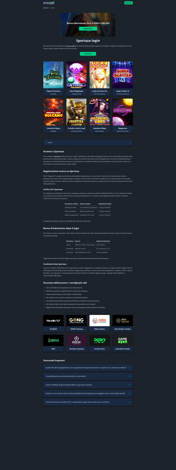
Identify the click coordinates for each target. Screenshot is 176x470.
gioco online (71, 46)
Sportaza (57, 156)
